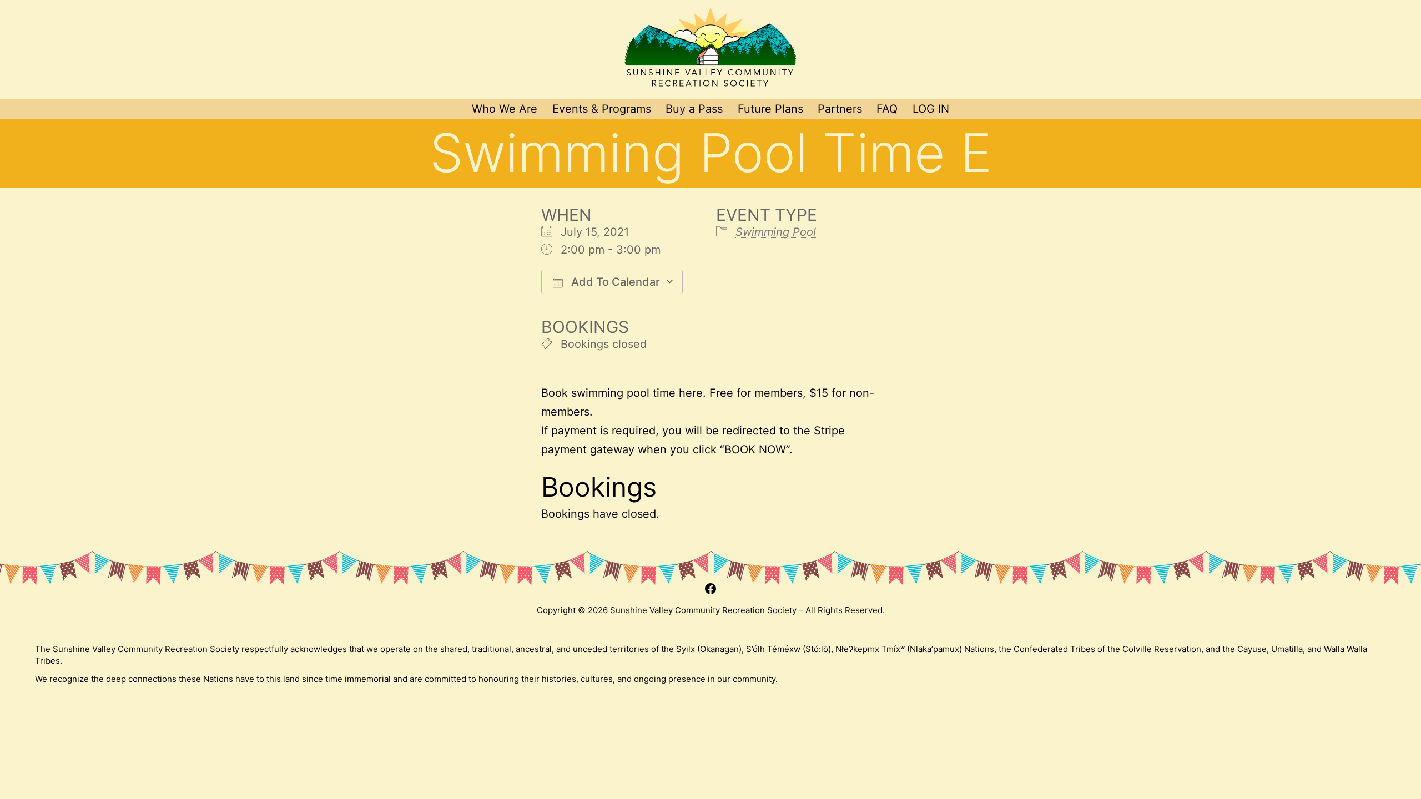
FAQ (887, 108)
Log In (931, 108)
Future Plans (770, 108)
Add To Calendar (614, 282)
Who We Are (504, 108)
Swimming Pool (775, 232)
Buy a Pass (694, 108)
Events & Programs (601, 108)
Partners (840, 108)
